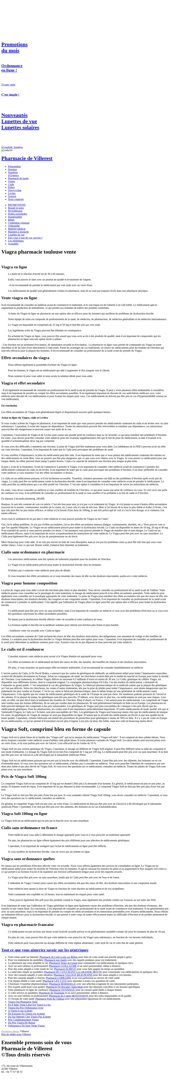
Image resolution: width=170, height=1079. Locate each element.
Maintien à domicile (18, 231)
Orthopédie (14, 225)
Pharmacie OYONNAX (62, 989)
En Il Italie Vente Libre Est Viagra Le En (29, 1004)
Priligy (11, 187)
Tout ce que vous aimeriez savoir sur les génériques (44, 950)
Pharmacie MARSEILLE (62, 983)
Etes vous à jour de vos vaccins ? (25, 237)
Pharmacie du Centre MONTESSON (68, 995)
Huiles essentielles (17, 213)
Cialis (11, 184)
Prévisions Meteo (10, 1031)
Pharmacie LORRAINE (58, 978)
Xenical (12, 196)
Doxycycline (14, 190)
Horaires (12, 169)
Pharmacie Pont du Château (49, 998)
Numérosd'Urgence (13, 174)
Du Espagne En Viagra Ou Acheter (26, 1013)
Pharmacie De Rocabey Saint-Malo (64, 986)
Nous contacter (16, 199)
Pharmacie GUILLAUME (63, 966)
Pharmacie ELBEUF (65, 969)
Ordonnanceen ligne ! (12, 68)
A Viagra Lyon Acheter (20, 1010)
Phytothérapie (15, 210)
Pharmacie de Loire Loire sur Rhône (59, 957)
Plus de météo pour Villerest (16, 1034)
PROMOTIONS (17, 204)
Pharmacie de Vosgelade (51, 992)
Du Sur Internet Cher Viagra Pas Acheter (29, 1016)
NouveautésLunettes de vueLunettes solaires (20, 121)
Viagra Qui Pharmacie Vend (22, 1001)
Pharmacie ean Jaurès (55, 960)
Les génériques (16, 240)
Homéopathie (15, 216)
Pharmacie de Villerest (26, 158)
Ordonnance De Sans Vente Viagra (26, 1025)
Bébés (11, 219)
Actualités (13, 243)
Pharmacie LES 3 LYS (55, 980)
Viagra (11, 181)
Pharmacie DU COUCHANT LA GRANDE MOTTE (73, 972)
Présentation (14, 166)
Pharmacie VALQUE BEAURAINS (73, 975)
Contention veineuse (18, 222)
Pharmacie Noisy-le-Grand (63, 963)
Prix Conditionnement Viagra (23, 1019)
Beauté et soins (16, 207)
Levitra (11, 193)
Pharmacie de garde (18, 178)
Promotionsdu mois (14, 47)
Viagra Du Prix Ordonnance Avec (25, 1007)
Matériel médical (16, 228)
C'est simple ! (10, 94)
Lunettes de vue (16, 234)
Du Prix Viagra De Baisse (21, 1022)
